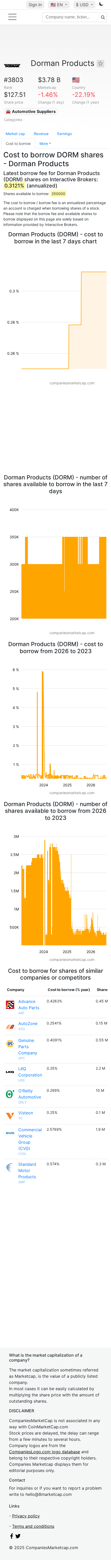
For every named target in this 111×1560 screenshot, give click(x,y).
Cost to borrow (18, 143)
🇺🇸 (57, 4)
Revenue (41, 133)
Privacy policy (26, 1515)
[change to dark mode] (101, 5)
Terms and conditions (33, 1526)
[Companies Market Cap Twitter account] (18, 1537)
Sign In (35, 4)
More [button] (43, 143)
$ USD (83, 4)
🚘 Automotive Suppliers (31, 111)
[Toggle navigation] (12, 17)
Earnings (64, 133)
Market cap (15, 133)
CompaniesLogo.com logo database (44, 1451)
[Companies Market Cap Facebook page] (11, 1537)
